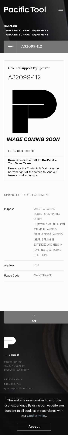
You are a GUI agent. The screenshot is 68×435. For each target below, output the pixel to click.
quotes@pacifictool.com (18, 388)
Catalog (10, 26)
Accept (34, 426)
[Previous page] (10, 47)
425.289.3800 (13, 379)
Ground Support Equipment (27, 30)
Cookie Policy (36, 415)
